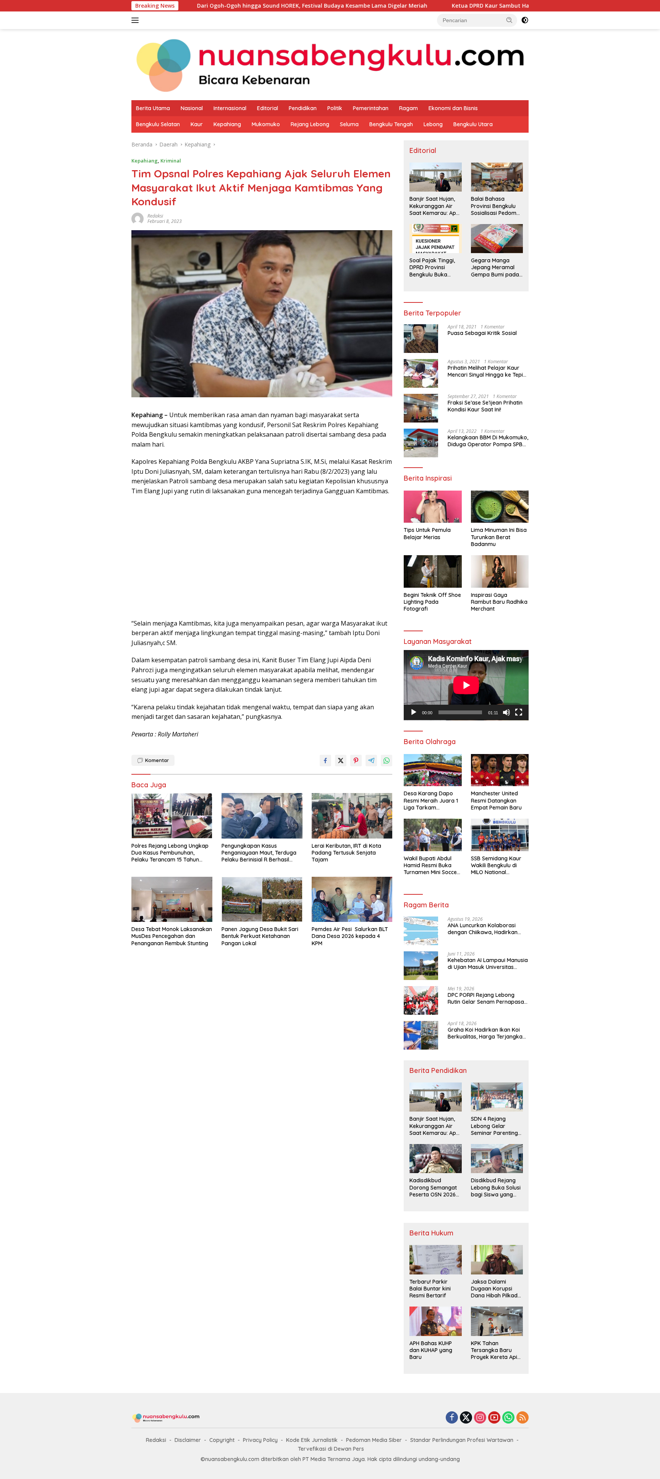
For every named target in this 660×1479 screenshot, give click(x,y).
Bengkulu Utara (473, 124)
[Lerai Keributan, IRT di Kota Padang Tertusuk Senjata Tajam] (352, 816)
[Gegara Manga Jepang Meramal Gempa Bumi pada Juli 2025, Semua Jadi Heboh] (497, 238)
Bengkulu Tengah (391, 124)
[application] (466, 685)
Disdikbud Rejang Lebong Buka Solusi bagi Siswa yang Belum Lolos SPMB (496, 1187)
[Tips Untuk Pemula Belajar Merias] (432, 507)
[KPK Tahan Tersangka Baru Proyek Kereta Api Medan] (497, 1321)
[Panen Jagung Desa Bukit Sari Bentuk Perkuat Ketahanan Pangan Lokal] (262, 899)
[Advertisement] (261, 557)
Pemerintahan (370, 108)
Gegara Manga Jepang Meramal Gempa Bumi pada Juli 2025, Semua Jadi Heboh (495, 267)
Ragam (408, 108)
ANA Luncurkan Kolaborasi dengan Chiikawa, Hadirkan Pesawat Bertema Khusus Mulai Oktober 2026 (487, 929)
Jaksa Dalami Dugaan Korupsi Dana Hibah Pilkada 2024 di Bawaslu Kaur (496, 1288)
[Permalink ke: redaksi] (137, 217)
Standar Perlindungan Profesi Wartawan (461, 1440)
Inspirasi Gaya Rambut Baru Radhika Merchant (499, 602)
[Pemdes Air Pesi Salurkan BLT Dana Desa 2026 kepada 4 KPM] (352, 899)
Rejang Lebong (310, 124)
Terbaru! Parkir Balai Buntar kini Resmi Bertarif (430, 1288)
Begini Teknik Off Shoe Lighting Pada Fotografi (432, 602)
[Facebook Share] (325, 760)
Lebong (433, 124)
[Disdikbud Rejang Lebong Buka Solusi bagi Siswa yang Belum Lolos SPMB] (497, 1158)
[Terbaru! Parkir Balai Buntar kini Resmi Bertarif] (435, 1259)
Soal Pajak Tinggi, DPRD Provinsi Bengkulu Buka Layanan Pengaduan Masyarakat (432, 267)
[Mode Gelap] (525, 20)
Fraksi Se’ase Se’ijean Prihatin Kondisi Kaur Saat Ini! (485, 406)
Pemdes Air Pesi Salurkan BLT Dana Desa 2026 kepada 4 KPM (350, 936)
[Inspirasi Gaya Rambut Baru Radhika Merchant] (500, 571)
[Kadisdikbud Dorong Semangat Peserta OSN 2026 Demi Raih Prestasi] (435, 1158)
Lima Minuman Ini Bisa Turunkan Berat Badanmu (499, 537)
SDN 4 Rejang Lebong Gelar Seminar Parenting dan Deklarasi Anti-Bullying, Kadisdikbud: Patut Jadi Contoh (495, 1125)
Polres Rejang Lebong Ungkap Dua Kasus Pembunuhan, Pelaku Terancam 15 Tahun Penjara (170, 852)
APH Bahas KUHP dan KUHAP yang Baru (430, 1350)
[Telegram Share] (371, 760)
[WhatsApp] (508, 1418)
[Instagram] (480, 1418)
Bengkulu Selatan (158, 124)
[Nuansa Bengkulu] (330, 64)
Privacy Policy (260, 1440)
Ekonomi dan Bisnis (453, 108)
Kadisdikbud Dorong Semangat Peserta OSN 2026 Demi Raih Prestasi (433, 1187)
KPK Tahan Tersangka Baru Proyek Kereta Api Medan (494, 1350)
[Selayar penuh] (518, 712)
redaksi (155, 216)
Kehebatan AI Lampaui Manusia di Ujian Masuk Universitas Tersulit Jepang (488, 963)
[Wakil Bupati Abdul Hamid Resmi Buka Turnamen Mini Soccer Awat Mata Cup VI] (432, 835)
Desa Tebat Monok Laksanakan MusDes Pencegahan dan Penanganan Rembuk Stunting (171, 936)
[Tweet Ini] (340, 760)
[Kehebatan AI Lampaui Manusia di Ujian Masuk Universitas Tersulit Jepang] (421, 965)
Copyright (222, 1440)
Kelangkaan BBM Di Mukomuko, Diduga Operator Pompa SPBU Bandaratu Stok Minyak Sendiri (488, 441)
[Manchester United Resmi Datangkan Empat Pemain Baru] (500, 770)
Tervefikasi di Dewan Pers (331, 1448)
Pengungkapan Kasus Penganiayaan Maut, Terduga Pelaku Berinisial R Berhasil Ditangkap (259, 852)
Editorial (267, 108)
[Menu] (136, 20)
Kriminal (170, 160)
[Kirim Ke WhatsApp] (386, 760)
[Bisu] (506, 712)
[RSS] (522, 1418)
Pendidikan (303, 108)
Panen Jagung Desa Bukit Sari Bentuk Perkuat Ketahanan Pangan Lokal (260, 936)
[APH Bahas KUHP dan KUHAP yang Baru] (435, 1321)
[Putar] (413, 712)
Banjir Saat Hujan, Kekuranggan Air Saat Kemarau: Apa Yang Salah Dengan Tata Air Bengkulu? (434, 205)
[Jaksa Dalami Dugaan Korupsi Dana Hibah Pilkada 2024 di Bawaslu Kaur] (497, 1259)
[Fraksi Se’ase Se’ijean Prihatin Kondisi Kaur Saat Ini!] (421, 408)
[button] (509, 20)
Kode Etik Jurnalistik (312, 1440)
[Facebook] (452, 1418)
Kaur (197, 124)
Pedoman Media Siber (374, 1440)
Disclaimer (188, 1440)
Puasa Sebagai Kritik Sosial (482, 333)
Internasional (230, 108)
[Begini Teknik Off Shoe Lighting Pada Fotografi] (432, 571)
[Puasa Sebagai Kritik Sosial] (421, 338)
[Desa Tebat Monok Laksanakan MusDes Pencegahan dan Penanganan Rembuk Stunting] (171, 899)
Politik (334, 108)
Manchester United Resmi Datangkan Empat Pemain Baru (496, 800)
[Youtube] (494, 1418)
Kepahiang (227, 124)
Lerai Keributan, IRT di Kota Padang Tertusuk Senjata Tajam (346, 852)
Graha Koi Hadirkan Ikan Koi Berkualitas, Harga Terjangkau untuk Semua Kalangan (487, 1033)
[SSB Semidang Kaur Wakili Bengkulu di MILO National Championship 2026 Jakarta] (500, 835)
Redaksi (156, 1440)
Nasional (192, 108)
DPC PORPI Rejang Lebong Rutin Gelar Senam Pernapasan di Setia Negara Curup (487, 998)
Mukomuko (266, 124)
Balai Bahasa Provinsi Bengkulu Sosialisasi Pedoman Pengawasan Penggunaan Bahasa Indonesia (497, 205)
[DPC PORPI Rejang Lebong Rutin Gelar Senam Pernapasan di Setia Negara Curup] (421, 1000)
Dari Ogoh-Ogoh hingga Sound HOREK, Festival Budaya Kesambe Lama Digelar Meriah (231, 5)
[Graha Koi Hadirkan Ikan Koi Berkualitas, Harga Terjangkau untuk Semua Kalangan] (421, 1035)
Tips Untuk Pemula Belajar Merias (427, 533)
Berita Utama (153, 108)
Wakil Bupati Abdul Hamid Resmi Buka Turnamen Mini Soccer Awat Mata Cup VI (431, 865)
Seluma (349, 124)
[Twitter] (466, 1418)
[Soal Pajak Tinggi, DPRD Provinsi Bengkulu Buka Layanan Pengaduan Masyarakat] (435, 238)
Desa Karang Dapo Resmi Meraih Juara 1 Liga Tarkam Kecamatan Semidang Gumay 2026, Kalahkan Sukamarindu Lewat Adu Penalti (432, 800)
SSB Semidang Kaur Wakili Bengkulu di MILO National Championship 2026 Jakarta (496, 865)
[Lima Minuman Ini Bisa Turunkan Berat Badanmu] (500, 507)
